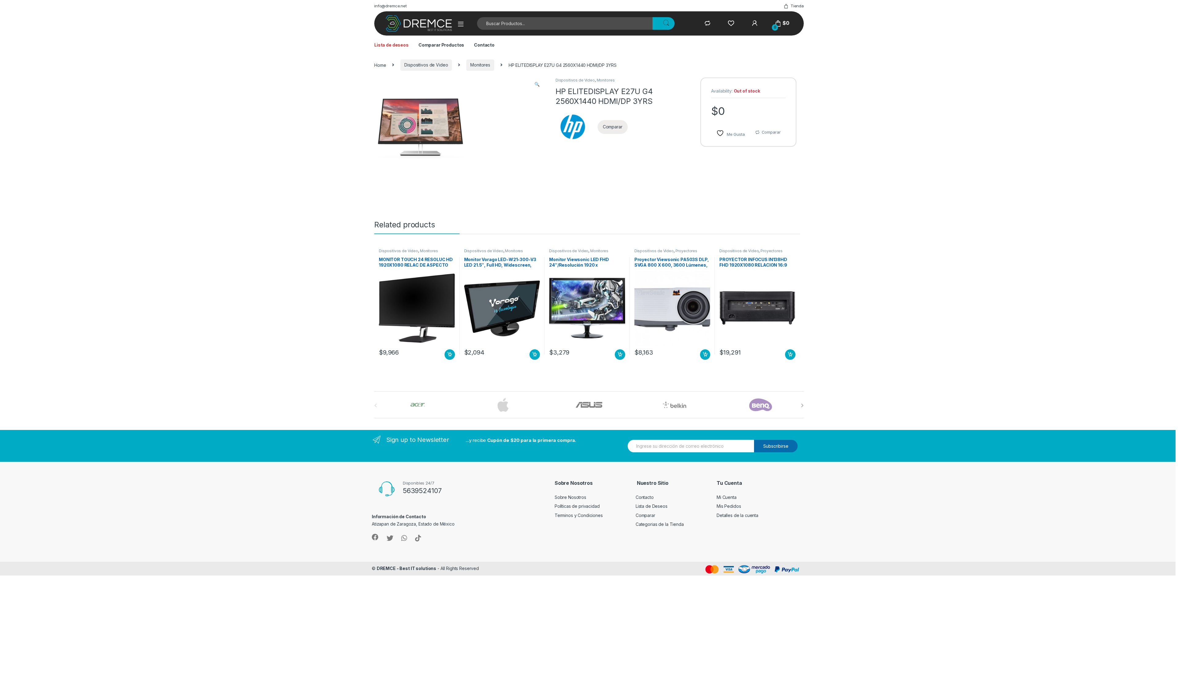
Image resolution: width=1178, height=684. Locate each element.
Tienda (797, 5)
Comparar (771, 132)
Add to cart (450, 354)
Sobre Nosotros (570, 497)
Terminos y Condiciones (579, 515)
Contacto (484, 45)
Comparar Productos (441, 45)
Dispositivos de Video (426, 64)
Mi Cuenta (727, 497)
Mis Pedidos (729, 506)
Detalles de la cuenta (737, 515)
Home (380, 64)
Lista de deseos (391, 45)
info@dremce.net (390, 5)
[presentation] (802, 405)
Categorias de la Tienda (660, 524)
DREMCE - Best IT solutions (406, 568)
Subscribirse (775, 446)
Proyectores (686, 251)
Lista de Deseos (652, 506)
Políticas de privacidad (577, 506)
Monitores (480, 64)
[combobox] (565, 23)
